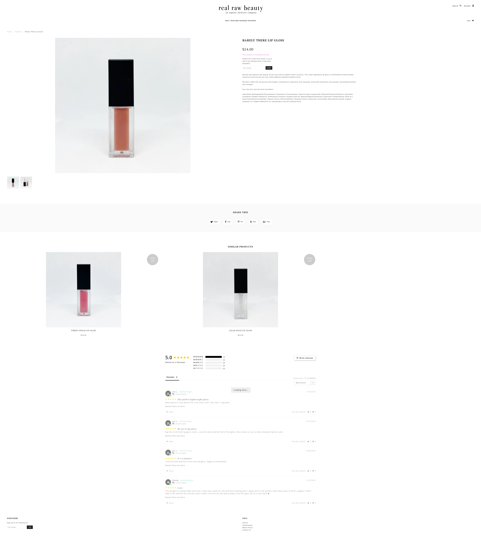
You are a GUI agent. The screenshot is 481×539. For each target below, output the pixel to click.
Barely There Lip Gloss (175, 406)
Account (467, 6)
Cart (469, 21)
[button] (309, 412)
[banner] (240, 9)
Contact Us (246, 530)
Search (455, 6)
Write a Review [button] (306, 358)
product (18, 32)
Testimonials (247, 525)
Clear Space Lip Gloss (240, 330)
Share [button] (171, 412)
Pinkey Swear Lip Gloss (83, 330)
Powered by (304, 378)
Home (9, 32)
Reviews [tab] (170, 377)
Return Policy (247, 527)
